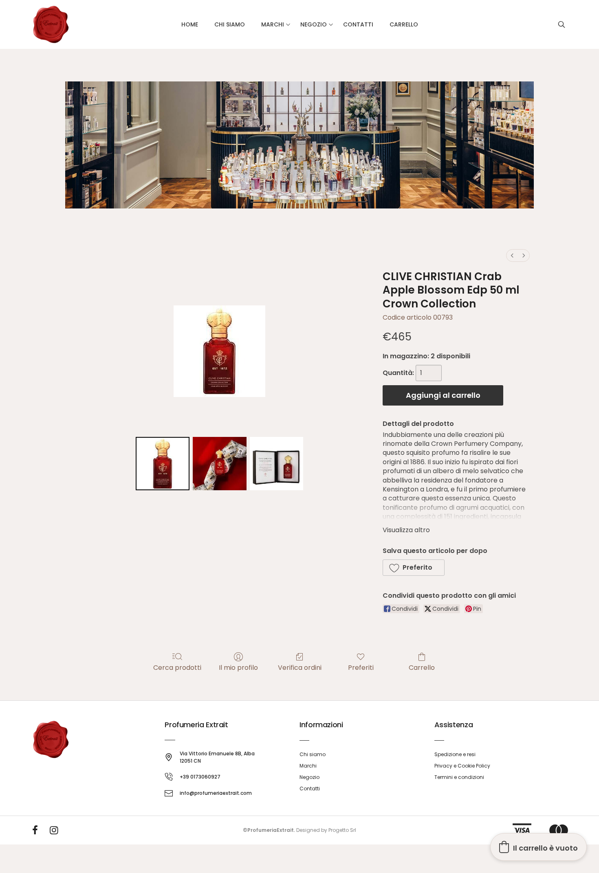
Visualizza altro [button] (406, 530)
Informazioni (321, 724)
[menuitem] (512, 255)
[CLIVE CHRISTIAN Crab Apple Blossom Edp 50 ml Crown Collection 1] (220, 464)
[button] (414, 567)
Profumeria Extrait (196, 724)
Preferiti (361, 667)
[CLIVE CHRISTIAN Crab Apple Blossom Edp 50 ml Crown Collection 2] (277, 464)
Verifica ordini (300, 667)
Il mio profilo (238, 667)
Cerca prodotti (177, 667)
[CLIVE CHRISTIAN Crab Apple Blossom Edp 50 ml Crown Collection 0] (162, 464)
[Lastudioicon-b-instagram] (54, 830)
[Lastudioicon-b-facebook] (35, 830)
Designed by (311, 830)
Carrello (422, 667)
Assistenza (453, 724)
